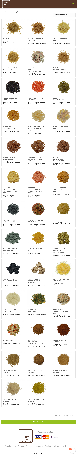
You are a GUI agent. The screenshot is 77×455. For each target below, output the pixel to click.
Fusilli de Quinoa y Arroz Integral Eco (36, 128)
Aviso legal (67, 446)
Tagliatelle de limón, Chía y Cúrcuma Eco (59, 250)
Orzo (55, 220)
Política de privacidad (53, 446)
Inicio (3, 12)
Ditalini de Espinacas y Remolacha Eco (34, 69)
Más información (38, 422)
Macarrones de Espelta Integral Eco (35, 159)
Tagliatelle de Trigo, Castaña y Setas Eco (35, 281)
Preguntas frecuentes (34, 446)
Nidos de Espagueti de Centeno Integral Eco (61, 159)
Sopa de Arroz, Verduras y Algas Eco (60, 311)
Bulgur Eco (8, 39)
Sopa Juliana (8, 340)
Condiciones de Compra (14, 446)
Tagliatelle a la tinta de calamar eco (10, 281)
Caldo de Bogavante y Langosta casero (35, 341)
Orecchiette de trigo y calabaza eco (60, 189)
